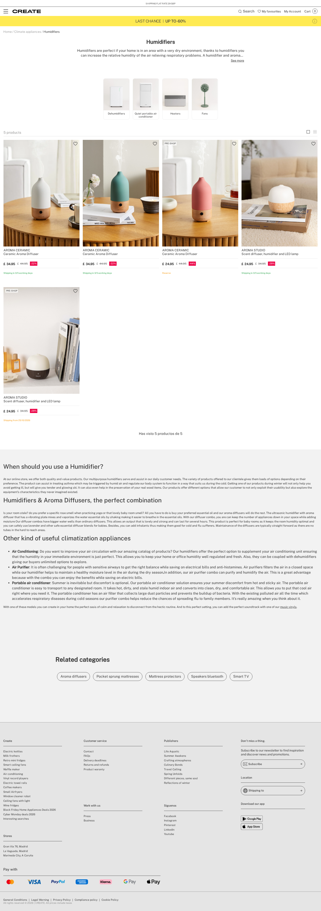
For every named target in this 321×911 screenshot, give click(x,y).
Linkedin (169, 829)
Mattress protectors (165, 676)
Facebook (170, 816)
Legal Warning (40, 899)
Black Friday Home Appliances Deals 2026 (29, 809)
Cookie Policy (110, 899)
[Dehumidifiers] (116, 95)
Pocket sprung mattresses (118, 676)
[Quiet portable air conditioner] (146, 95)
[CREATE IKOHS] (26, 11)
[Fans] (205, 95)
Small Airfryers (12, 791)
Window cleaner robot (17, 796)
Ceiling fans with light (16, 800)
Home (7, 31)
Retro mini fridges (14, 760)
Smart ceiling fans (14, 764)
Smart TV (241, 676)
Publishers (171, 741)
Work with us (92, 805)
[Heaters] (175, 95)
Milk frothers (11, 755)
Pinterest (170, 825)
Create (7, 741)
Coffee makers (12, 787)
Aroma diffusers (73, 676)
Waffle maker (11, 769)
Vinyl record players (15, 778)
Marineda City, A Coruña (18, 855)
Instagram (170, 820)
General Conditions (15, 899)
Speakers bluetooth (207, 676)
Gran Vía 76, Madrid (15, 846)
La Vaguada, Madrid (15, 851)
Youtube (169, 834)
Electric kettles (12, 751)
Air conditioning (13, 774)
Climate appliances (27, 31)
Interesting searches (16, 818)
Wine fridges (11, 805)
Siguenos (170, 805)
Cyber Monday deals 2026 (19, 814)
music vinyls (288, 607)
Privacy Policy (62, 899)
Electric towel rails (15, 782)
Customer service (95, 741)
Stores (7, 836)
